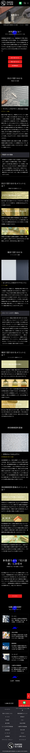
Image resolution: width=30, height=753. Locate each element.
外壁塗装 (17, 681)
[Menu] (27, 3)
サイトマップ (22, 739)
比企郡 (12, 681)
